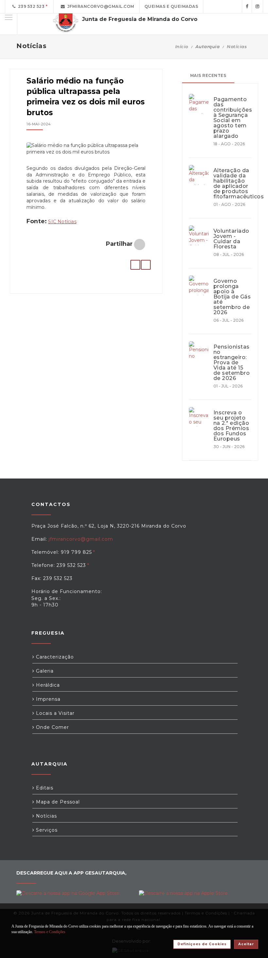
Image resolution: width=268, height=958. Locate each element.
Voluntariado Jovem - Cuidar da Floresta (231, 238)
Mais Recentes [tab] (208, 75)
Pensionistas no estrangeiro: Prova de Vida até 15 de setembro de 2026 (231, 362)
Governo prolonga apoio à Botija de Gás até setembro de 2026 (232, 297)
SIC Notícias (62, 222)
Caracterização (54, 657)
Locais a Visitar (54, 713)
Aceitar (246, 944)
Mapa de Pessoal (57, 802)
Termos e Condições (49, 932)
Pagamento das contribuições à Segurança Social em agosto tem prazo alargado (232, 118)
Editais (43, 788)
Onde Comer (51, 727)
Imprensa (47, 699)
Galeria (44, 671)
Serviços (46, 830)
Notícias (237, 46)
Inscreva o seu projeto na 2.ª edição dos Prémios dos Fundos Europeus (231, 426)
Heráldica (47, 685)
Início (181, 46)
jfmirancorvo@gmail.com (99, 6)
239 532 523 (30, 6)
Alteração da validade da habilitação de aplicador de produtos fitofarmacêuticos (232, 183)
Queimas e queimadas (171, 6)
